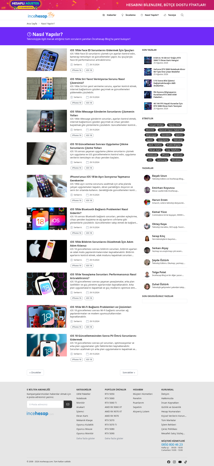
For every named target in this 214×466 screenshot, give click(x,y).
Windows (176, 159)
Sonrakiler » (129, 372)
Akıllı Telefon (155, 144)
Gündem (166, 134)
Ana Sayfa (32, 23)
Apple (150, 139)
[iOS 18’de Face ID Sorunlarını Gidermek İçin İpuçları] (47, 59)
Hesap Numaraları (171, 411)
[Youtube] (180, 461)
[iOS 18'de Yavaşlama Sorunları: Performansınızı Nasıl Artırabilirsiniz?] (47, 284)
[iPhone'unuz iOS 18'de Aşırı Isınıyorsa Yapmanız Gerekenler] (47, 186)
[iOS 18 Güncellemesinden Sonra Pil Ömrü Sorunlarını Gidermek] (47, 345)
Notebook (152, 154)
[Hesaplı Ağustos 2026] (107, 5)
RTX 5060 (109, 398)
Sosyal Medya (156, 124)
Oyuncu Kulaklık (84, 424)
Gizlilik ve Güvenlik (171, 407)
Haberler (111, 14)
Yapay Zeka (174, 124)
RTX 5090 (109, 433)
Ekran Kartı (155, 149)
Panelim (137, 398)
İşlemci (179, 134)
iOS (150, 159)
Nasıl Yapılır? (152, 14)
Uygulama (163, 139)
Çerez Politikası (169, 428)
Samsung (162, 159)
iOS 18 (89, 70)
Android (178, 154)
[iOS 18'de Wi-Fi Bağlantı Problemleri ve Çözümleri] (47, 316)
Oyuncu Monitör (85, 433)
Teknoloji (178, 139)
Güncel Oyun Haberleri (171, 129)
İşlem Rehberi (168, 424)
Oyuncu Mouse (84, 428)
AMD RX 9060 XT (113, 407)
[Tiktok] (185, 461)
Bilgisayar (151, 134)
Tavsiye (172, 14)
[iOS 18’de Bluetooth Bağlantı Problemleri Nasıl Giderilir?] (47, 218)
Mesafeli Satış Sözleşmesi (173, 433)
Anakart (80, 407)
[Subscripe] (68, 404)
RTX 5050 (109, 393)
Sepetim (137, 407)
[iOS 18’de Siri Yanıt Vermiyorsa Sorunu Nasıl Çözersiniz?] (47, 88)
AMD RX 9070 (112, 415)
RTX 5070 (109, 420)
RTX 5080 (109, 428)
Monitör (150, 129)
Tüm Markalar (168, 420)
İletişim (165, 393)
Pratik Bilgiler (174, 144)
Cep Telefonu (173, 149)
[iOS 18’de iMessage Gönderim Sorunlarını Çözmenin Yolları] (47, 121)
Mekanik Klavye (84, 420)
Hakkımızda (167, 398)
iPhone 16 (76, 70)
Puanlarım (138, 402)
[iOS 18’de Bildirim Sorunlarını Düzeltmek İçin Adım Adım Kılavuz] (47, 251)
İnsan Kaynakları (170, 402)
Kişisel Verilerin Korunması (173, 415)
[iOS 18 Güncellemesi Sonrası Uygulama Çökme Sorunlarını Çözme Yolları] (47, 153)
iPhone (165, 154)
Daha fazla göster (85, 438)
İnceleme (131, 14)
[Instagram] (174, 461)
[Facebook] (168, 461)
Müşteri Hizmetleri (143, 393)
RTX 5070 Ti (111, 424)
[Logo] (41, 15)
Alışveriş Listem (141, 411)
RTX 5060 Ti (111, 402)
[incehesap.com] (49, 413)
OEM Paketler (83, 393)
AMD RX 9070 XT (113, 411)
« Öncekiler (35, 372)
